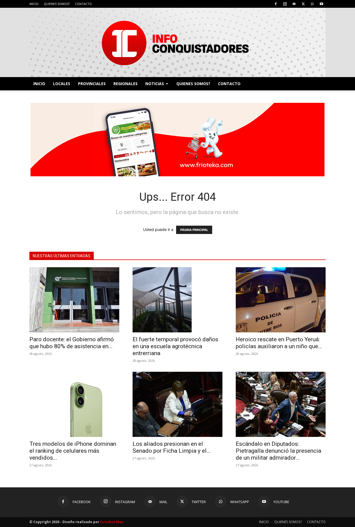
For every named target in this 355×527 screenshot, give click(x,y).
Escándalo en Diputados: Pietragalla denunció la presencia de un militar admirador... (278, 451)
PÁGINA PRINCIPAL (194, 230)
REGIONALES (125, 83)
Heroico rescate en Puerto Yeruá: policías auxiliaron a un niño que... (279, 343)
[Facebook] (276, 4)
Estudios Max (111, 522)
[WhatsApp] (312, 4)
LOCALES (61, 83)
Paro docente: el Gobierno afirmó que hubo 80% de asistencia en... (71, 343)
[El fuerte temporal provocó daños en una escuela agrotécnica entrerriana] (177, 299)
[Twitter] (303, 4)
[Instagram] (285, 4)
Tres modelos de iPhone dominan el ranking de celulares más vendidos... (72, 451)
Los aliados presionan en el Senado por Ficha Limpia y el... (172, 447)
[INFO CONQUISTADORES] (177, 42)
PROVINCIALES (92, 83)
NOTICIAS (154, 83)
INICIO (34, 4)
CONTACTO (83, 4)
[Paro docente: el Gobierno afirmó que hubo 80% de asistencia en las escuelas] (74, 299)
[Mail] (294, 4)
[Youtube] (321, 4)
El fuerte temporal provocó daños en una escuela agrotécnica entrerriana (175, 346)
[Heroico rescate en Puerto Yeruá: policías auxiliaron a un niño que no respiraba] (281, 299)
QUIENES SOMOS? (57, 4)
